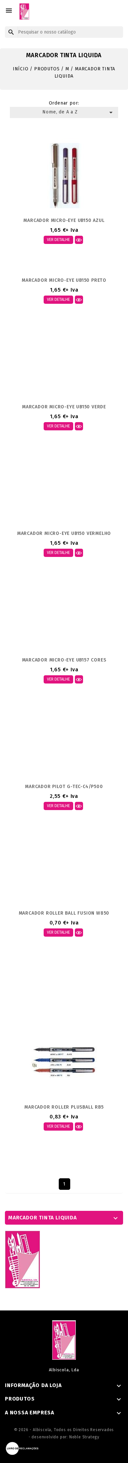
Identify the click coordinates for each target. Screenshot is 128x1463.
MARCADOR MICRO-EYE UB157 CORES (64, 660)
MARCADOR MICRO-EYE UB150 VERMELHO (64, 533)
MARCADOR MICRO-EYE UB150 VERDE (64, 407)
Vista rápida (79, 240)
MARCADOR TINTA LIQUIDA (42, 1217)
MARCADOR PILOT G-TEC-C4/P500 (64, 786)
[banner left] (22, 1259)
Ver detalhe (58, 239)
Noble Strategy (84, 1437)
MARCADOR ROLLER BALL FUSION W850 (64, 913)
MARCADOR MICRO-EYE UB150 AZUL (63, 220)
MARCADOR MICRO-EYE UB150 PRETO (64, 280)
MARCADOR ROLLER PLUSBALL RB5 (63, 1107)
